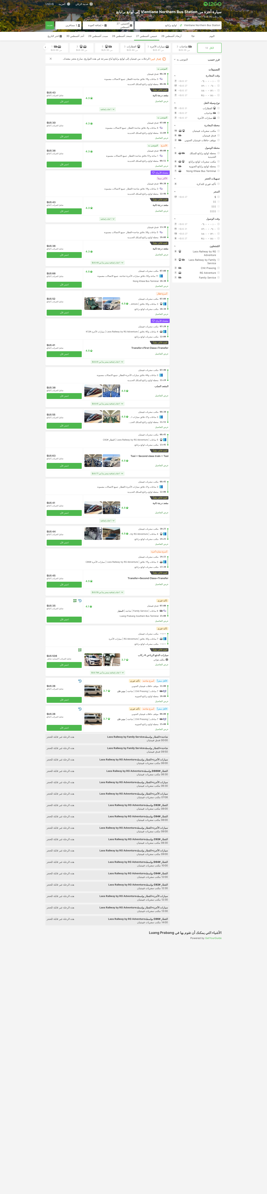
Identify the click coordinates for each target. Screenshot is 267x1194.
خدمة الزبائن (81, 4)
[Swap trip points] (181, 25)
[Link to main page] (212, 4)
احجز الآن (64, 101)
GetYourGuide (213, 938)
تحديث (50, 25)
